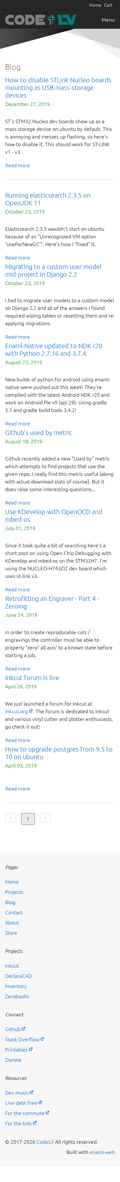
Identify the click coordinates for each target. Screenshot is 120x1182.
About (12, 922)
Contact (14, 912)
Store (11, 933)
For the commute (24, 1113)
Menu (108, 20)
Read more (17, 165)
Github (12, 1029)
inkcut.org (16, 711)
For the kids (18, 1123)
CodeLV (45, 1142)
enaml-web (102, 1152)
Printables (16, 1049)
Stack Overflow (22, 1039)
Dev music (16, 1093)
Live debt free (21, 1103)
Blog (10, 902)
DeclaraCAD (18, 976)
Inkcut (12, 966)
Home (95, 5)
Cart (108, 5)
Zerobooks (17, 996)
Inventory (16, 986)
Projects (14, 892)
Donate (13, 1060)
